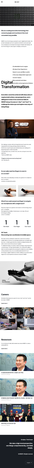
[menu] (1, 1)
